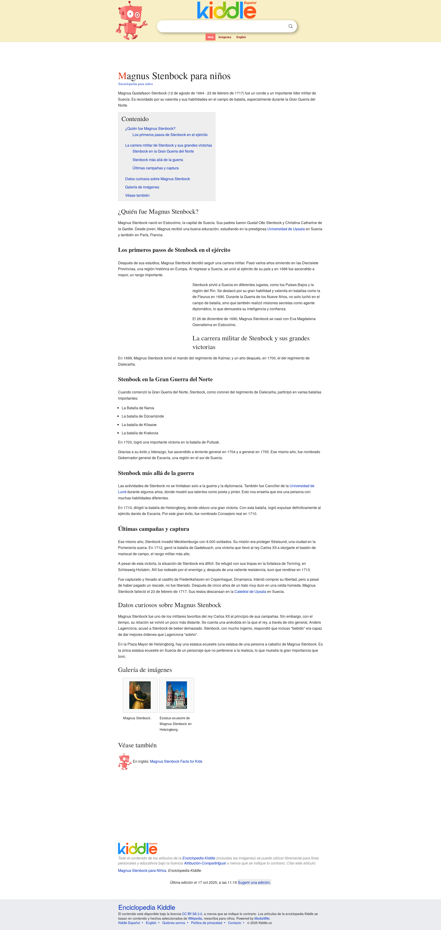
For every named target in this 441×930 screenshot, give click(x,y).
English (241, 37)
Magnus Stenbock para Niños (142, 870)
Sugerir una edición (254, 882)
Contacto (234, 922)
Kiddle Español (129, 922)
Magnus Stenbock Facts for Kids (176, 761)
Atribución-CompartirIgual (205, 863)
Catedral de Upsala (250, 591)
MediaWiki (261, 918)
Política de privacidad (206, 922)
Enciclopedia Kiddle (198, 858)
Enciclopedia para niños (136, 83)
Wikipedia (195, 918)
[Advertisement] (220, 55)
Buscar (290, 26)
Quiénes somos (173, 922)
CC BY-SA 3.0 (192, 913)
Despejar (281, 26)
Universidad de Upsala (286, 228)
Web (210, 37)
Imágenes (224, 37)
